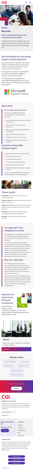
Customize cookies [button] (16, 459)
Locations (21, 435)
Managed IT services (23, 366)
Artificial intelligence (10, 361)
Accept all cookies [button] (16, 456)
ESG (19, 433)
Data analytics (25, 361)
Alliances (5, 28)
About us (20, 425)
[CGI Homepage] (4, 2)
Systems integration (16, 375)
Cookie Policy (5, 468)
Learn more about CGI (7, 412)
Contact (16, 388)
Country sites (21, 430)
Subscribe (4, 430)
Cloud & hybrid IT (8, 366)
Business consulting (16, 370)
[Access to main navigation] (30, 2)
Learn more (8, 349)
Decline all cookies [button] (16, 463)
